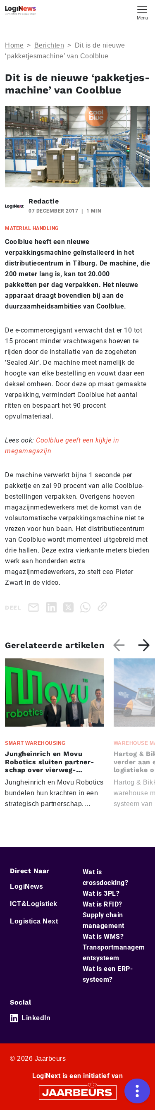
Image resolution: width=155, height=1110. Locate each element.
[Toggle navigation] (142, 11)
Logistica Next (34, 921)
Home (14, 45)
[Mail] (35, 607)
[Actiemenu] (137, 1091)
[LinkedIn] (53, 606)
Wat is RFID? (102, 904)
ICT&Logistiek (33, 903)
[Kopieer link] (104, 606)
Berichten (49, 45)
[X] (70, 606)
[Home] (20, 10)
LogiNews (26, 886)
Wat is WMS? (103, 936)
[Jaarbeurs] (78, 1092)
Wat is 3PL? (101, 893)
